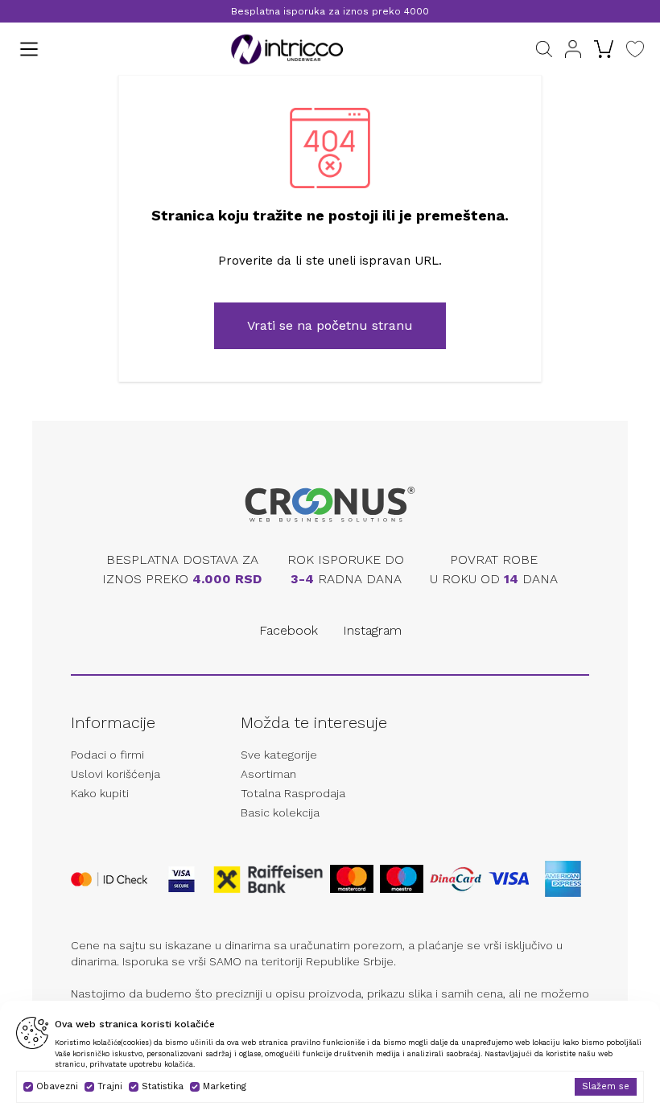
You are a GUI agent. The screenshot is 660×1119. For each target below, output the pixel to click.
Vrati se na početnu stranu (330, 325)
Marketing (224, 1086)
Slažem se (605, 1086)
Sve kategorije (279, 754)
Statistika (163, 1086)
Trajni (109, 1086)
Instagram (372, 630)
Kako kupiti (100, 793)
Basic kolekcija (280, 812)
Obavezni (57, 1086)
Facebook (288, 630)
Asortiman (268, 773)
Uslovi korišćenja (115, 773)
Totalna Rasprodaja (293, 793)
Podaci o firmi (107, 754)
